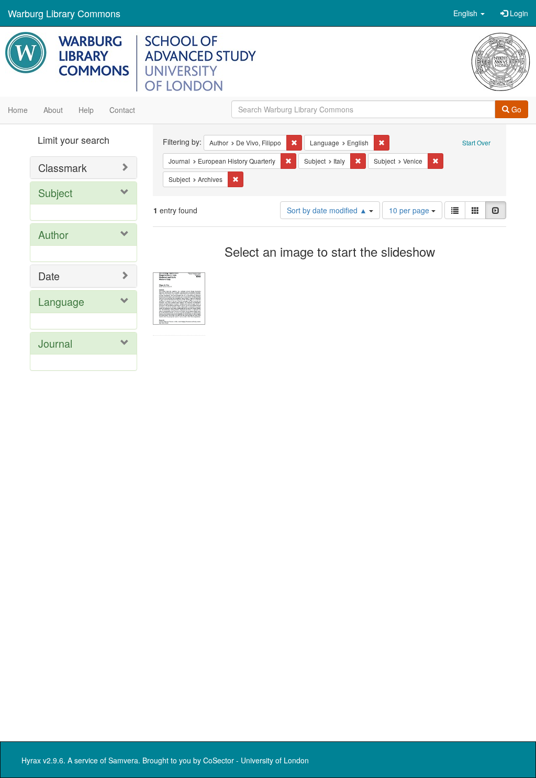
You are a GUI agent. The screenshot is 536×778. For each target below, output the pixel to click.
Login (518, 13)
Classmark (62, 167)
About (53, 110)
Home (18, 110)
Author (53, 234)
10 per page (410, 210)
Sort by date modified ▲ (328, 210)
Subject (55, 192)
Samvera (123, 760)
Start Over (476, 142)
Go (515, 109)
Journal (55, 343)
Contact (122, 110)
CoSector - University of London (256, 760)
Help (86, 110)
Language (61, 301)
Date (49, 275)
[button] (469, 13)
